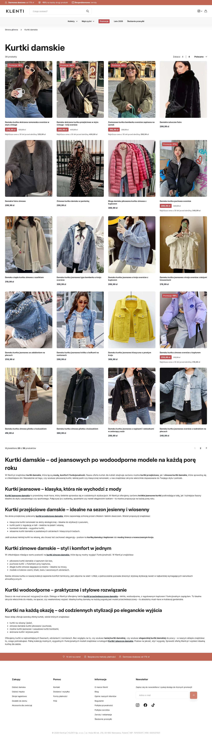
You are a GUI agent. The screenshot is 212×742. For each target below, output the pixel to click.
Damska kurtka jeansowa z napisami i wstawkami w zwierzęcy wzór (131, 430)
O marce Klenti (101, 687)
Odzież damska (19, 687)
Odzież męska (18, 691)
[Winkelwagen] (206, 11)
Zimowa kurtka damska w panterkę (73, 201)
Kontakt (56, 687)
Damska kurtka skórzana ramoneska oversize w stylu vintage (27, 123)
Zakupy (16, 679)
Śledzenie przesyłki (135, 21)
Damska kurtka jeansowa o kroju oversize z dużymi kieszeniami (183, 278)
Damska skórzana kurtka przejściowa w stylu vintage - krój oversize (77, 123)
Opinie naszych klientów (105, 696)
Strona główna (11, 29)
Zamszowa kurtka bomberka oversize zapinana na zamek (131, 123)
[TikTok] (153, 705)
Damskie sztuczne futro (171, 122)
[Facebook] (145, 705)
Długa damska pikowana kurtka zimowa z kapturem (127, 202)
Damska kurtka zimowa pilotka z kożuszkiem (26, 429)
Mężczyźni (86, 21)
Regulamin (99, 701)
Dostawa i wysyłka (61, 691)
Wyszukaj (87, 11)
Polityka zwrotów (102, 710)
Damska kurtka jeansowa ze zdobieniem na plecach (25, 353)
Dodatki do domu (19, 701)
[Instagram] (137, 705)
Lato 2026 (118, 21)
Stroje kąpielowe (19, 696)
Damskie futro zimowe (15, 201)
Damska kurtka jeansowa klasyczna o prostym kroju (129, 353)
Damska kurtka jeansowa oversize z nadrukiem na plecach (183, 430)
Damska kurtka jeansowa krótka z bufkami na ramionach (78, 353)
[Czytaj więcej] (200, 11)
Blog (97, 691)
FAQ (55, 701)
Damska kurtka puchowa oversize (175, 201)
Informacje (100, 679)
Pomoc (57, 679)
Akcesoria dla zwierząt (22, 705)
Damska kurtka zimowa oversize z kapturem (180, 352)
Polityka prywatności (104, 705)
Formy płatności (60, 696)
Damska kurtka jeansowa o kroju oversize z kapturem (128, 278)
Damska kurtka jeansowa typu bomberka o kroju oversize (79, 278)
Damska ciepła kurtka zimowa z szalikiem (24, 277)
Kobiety (71, 21)
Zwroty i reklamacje (103, 714)
